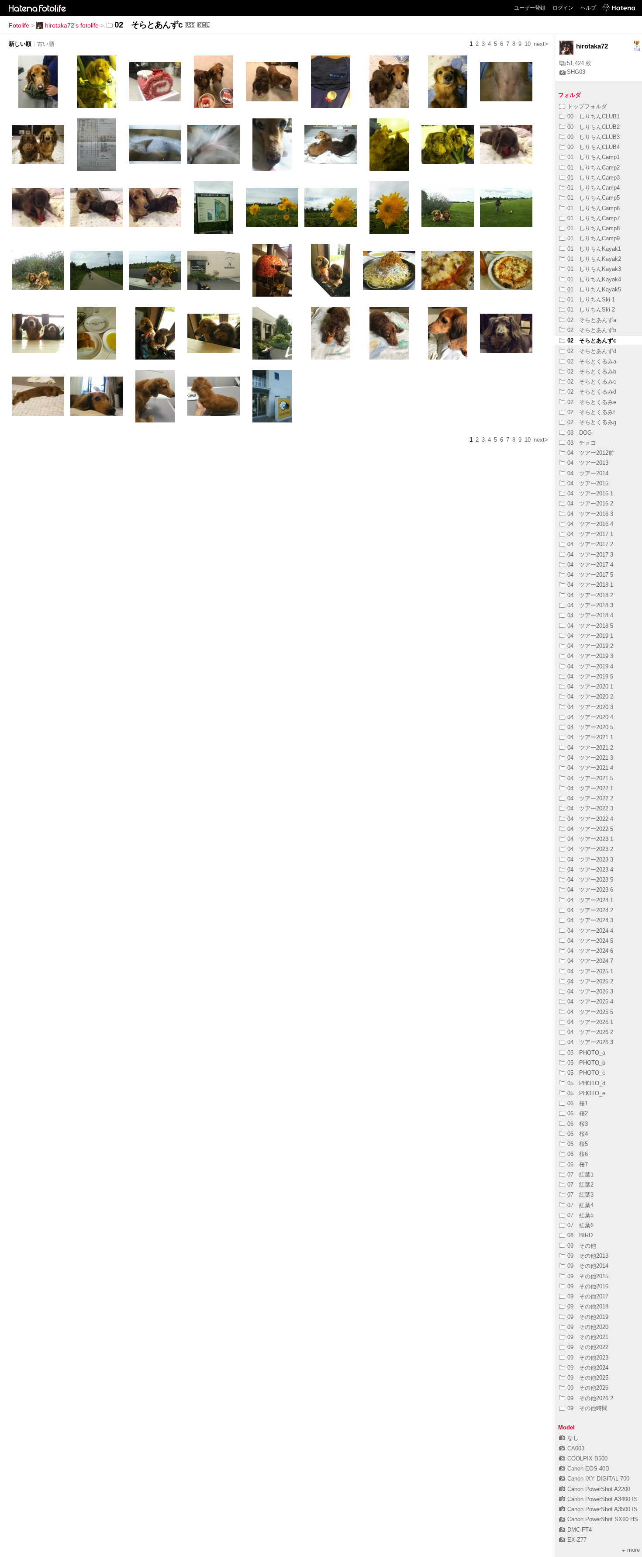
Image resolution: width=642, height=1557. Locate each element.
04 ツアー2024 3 (590, 920)
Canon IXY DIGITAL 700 (598, 1478)
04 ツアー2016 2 (590, 503)
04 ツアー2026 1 (590, 1022)
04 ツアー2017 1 (590, 534)
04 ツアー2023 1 (590, 839)
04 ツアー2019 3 (590, 656)
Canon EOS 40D (588, 1468)
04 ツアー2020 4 (590, 717)
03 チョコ (581, 442)
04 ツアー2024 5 (590, 941)
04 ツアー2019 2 (590, 646)
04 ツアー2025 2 (590, 981)
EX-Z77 (577, 1539)
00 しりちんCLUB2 (593, 127)
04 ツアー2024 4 (590, 930)
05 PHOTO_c (586, 1072)
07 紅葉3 (580, 1194)
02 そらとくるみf (591, 412)
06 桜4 (577, 1134)
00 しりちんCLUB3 (593, 137)
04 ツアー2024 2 (590, 910)
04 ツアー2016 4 (590, 524)
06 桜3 (577, 1124)
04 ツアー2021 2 (590, 747)
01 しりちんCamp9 (593, 238)
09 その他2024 (587, 1367)
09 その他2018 (587, 1306)
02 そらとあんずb (591, 330)
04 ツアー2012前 (590, 453)
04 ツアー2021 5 (590, 778)
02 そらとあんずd (591, 351)
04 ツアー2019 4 (590, 666)
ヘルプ (588, 8)
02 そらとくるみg (591, 422)
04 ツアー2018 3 (590, 605)
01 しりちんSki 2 (591, 309)
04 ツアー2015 (587, 483)
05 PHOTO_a (586, 1052)
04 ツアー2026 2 (590, 1032)
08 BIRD (580, 1235)
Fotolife (19, 25)
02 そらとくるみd (591, 391)
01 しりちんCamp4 (593, 187)
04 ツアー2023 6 (590, 889)
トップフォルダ (587, 106)
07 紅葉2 (580, 1184)
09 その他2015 (587, 1276)
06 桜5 (577, 1144)
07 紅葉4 (580, 1205)
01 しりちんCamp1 (593, 157)
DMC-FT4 (579, 1529)
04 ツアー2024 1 (590, 900)
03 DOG (579, 432)
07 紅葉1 (580, 1174)
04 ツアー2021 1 (590, 737)
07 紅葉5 (580, 1215)
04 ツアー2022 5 (590, 829)
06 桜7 (577, 1164)
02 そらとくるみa (591, 361)
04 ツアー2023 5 (590, 879)
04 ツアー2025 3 (590, 991)
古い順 (45, 44)
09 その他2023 (587, 1357)
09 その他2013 (587, 1256)
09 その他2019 (587, 1317)
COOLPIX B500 (587, 1458)
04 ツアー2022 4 (590, 819)
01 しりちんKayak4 (594, 279)
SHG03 (576, 72)
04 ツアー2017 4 (590, 564)
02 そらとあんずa (591, 320)
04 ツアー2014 (587, 473)
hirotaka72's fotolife (72, 25)
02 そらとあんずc (591, 340)
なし (573, 1438)
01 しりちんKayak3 (594, 269)
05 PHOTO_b (586, 1062)
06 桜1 (577, 1103)
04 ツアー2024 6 (590, 951)
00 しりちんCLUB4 (593, 147)
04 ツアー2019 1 (590, 636)
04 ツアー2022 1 (590, 788)
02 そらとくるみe (591, 402)
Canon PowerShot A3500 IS (602, 1509)
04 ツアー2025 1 (590, 971)
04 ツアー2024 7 (590, 961)
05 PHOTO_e (586, 1093)
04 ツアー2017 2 (590, 544)
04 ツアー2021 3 (590, 757)
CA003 (575, 1448)
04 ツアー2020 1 (590, 686)
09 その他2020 (587, 1327)
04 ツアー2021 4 (590, 768)
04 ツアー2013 (587, 463)
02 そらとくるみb (591, 371)
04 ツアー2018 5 (590, 626)
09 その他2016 (587, 1286)
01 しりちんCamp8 (593, 228)
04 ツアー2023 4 (590, 869)
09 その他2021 (587, 1337)
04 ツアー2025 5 (590, 1012)
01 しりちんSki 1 (591, 299)
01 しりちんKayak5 (594, 289)
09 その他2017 (587, 1296)
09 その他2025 (587, 1377)
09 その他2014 (587, 1266)
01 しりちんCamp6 (593, 208)
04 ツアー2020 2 (590, 696)
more (633, 1550)
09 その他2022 (587, 1347)
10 (528, 44)
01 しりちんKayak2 (594, 259)
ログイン (562, 8)
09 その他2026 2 (590, 1398)
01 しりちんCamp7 (593, 218)
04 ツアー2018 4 (590, 615)
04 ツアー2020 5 (590, 727)
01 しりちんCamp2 (593, 167)
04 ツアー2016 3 (590, 514)
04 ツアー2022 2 (590, 798)
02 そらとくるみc (591, 381)
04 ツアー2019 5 (590, 676)
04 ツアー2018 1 (590, 584)
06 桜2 (577, 1113)
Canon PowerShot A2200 (598, 1489)
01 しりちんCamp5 (593, 197)
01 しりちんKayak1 (594, 249)
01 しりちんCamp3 (593, 177)
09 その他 (581, 1245)
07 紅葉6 (580, 1225)
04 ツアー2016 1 (590, 493)
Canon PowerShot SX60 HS (602, 1519)
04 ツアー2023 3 (590, 859)
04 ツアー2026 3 (590, 1042)
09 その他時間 (587, 1408)
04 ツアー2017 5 (590, 574)
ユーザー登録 (529, 8)
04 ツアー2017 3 (590, 554)
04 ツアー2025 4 (590, 1001)
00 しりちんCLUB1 (593, 116)
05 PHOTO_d (586, 1083)
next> (541, 44)
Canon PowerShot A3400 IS (602, 1499)
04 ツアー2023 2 (590, 849)
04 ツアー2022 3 (590, 808)
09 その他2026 (587, 1387)
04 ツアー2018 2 (590, 595)
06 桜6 (577, 1154)
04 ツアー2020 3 (590, 707)
